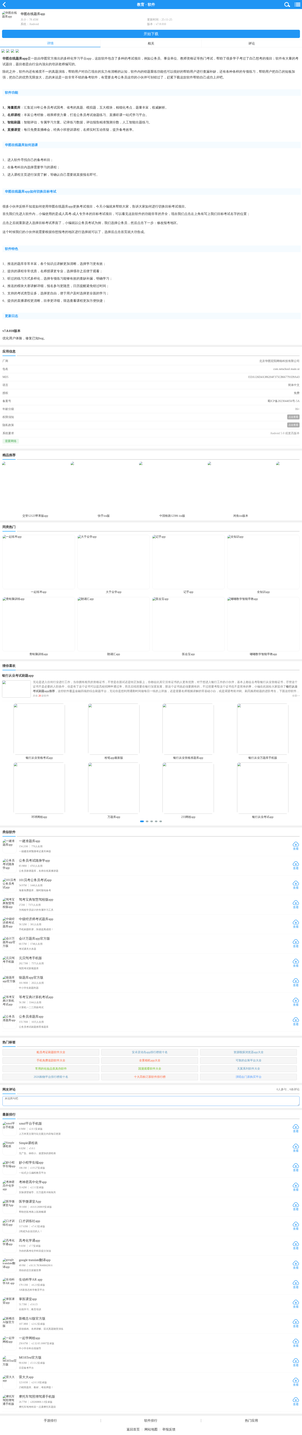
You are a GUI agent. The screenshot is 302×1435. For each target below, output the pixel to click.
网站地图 (151, 1429)
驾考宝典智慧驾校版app (36, 899)
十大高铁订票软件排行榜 (150, 1076)
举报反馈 (168, 1429)
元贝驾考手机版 (30, 958)
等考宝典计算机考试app (36, 997)
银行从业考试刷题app (18, 675)
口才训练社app (29, 1221)
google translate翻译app (35, 1260)
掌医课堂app (28, 1299)
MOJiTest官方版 (30, 1357)
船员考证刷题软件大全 (51, 1052)
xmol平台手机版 (30, 1123)
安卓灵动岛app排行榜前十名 (150, 1052)
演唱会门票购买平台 (249, 1076)
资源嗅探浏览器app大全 (249, 1052)
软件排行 (150, 1420)
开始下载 (151, 34)
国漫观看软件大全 (149, 1068)
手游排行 (50, 1420)
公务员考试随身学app (34, 860)
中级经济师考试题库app (36, 919)
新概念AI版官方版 (32, 1318)
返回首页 (133, 1429)
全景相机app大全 (149, 1060)
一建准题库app (29, 841)
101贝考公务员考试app (35, 880)
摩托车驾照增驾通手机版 (37, 1396)
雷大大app (26, 1377)
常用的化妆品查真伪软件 (51, 1068)
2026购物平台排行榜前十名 (51, 1076)
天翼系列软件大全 (248, 1068)
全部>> (296, 695)
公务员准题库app (31, 1016)
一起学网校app (29, 1338)
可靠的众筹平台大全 (249, 1060)
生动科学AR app (30, 1279)
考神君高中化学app (33, 1182)
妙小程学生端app (31, 1162)
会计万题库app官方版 (34, 938)
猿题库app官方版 (31, 977)
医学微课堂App (30, 1201)
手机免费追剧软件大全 (51, 1060)
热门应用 (251, 1420)
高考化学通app (29, 1240)
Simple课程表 (28, 1143)
